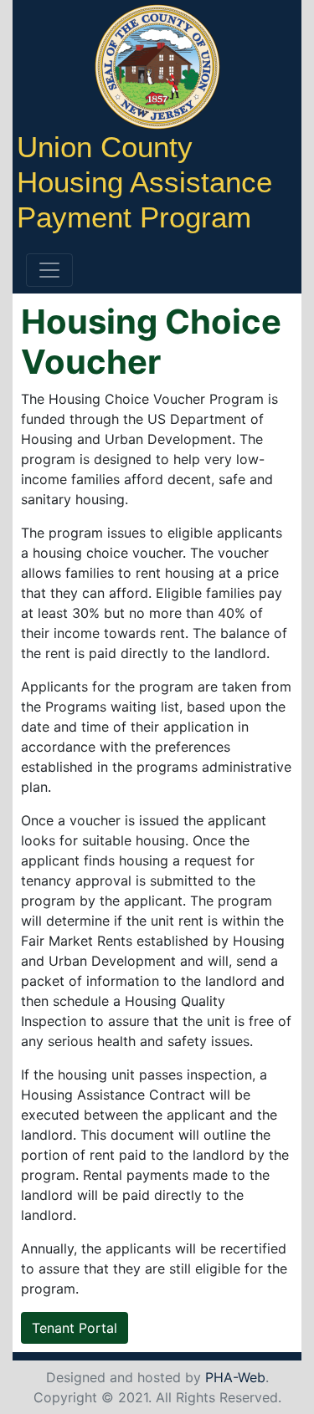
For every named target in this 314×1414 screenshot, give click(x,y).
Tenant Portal (74, 1328)
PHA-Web (235, 1377)
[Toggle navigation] (49, 270)
